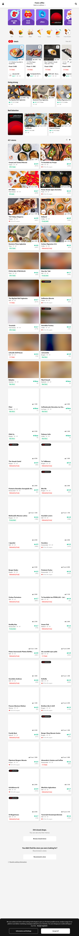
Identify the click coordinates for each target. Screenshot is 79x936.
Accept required (42, 926)
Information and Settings (23, 931)
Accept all (56, 931)
